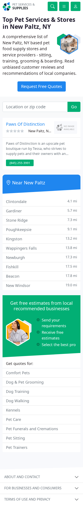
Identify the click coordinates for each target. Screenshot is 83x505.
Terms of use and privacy (27, 499)
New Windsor (41, 285)
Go (74, 107)
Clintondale (41, 201)
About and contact (22, 476)
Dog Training (17, 391)
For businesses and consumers (33, 488)
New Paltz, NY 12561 (44, 131)
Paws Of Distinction (25, 124)
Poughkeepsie (41, 229)
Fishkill (41, 266)
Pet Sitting (15, 438)
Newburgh (41, 257)
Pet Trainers (16, 447)
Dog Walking (17, 400)
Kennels (13, 410)
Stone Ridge (41, 220)
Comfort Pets (18, 372)
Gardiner (41, 210)
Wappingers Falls (41, 248)
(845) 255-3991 (20, 163)
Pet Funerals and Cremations (32, 428)
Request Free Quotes (41, 86)
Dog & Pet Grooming (25, 382)
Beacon (41, 276)
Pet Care (13, 419)
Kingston (41, 238)
